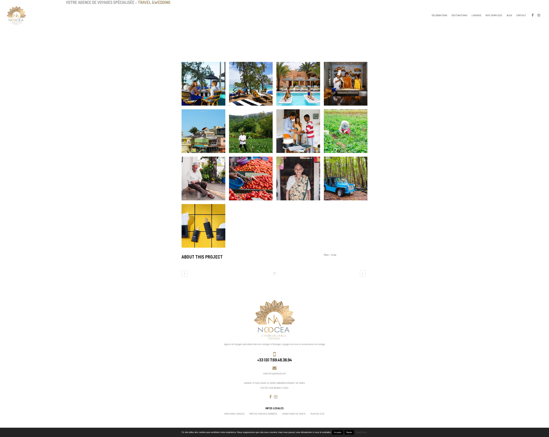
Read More (361, 432)
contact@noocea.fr (274, 373)
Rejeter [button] (349, 432)
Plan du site (318, 414)
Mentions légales (234, 414)
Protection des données (263, 414)
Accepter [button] (337, 432)
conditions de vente (294, 414)
